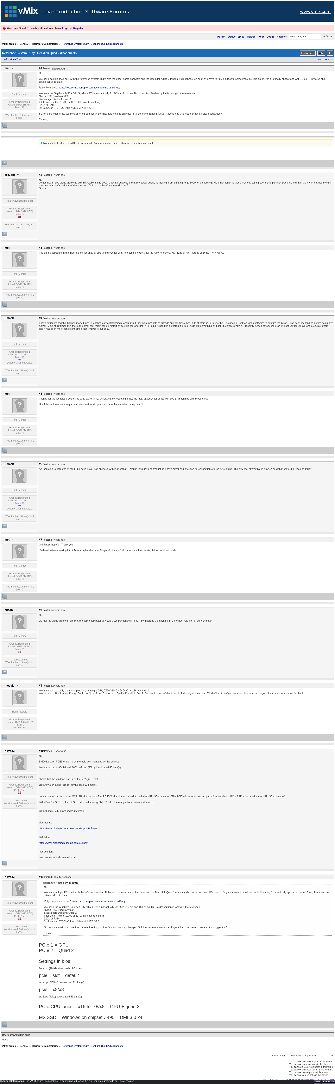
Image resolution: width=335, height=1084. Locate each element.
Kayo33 (9, 750)
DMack (9, 318)
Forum (221, 36)
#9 (40, 685)
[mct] (19, 86)
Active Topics (236, 36)
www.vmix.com (315, 11)
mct (6, 68)
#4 (40, 318)
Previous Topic (14, 59)
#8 (40, 609)
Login (65, 28)
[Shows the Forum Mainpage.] (21, 12)
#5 (40, 393)
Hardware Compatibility (45, 44)
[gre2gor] (19, 193)
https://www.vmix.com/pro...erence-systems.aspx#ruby (89, 87)
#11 (41, 876)
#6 (40, 464)
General (24, 44)
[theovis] (19, 704)
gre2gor (9, 174)
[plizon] (19, 628)
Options (306, 53)
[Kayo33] (19, 769)
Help (261, 36)
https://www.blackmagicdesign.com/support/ (63, 842)
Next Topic (324, 59)
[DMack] (19, 336)
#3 (40, 247)
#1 (40, 68)
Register (78, 28)
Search (251, 36)
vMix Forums (9, 44)
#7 (40, 539)
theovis (9, 685)
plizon (8, 609)
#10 (41, 750)
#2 (40, 174)
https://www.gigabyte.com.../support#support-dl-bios (68, 828)
